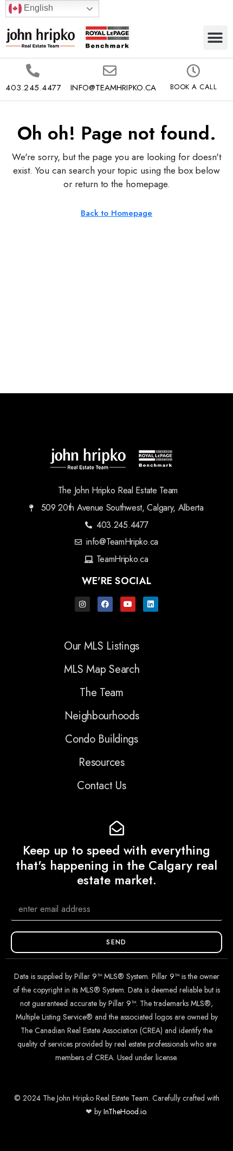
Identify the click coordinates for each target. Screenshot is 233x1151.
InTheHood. (121, 1111)
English (37, 7)
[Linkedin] (150, 604)
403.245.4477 (33, 88)
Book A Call (193, 87)
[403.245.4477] (33, 70)
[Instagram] (82, 604)
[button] (215, 37)
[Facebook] (105, 604)
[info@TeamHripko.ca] (109, 70)
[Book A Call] (193, 70)
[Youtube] (127, 604)
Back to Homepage (116, 213)
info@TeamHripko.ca (113, 88)
